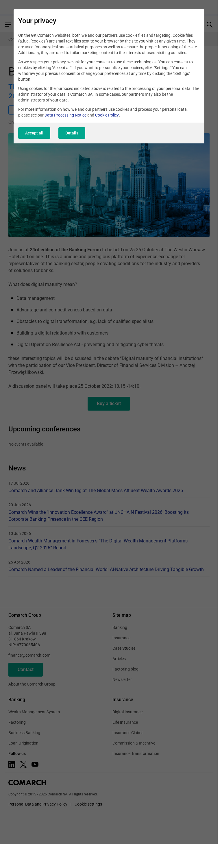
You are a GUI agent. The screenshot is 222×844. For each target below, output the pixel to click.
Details (71, 133)
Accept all (34, 133)
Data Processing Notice (65, 115)
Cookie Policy (107, 115)
